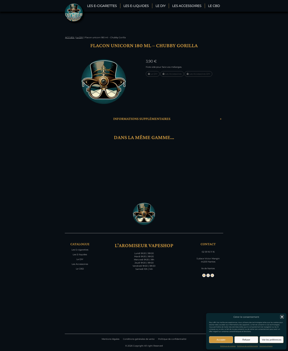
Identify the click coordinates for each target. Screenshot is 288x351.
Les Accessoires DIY (199, 74)
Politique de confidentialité (247, 346)
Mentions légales (266, 346)
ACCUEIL (69, 37)
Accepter (221, 339)
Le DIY (161, 6)
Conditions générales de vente (138, 339)
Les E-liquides (80, 254)
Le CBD (214, 6)
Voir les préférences (271, 339)
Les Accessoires (186, 6)
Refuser (246, 339)
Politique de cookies (228, 346)
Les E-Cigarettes (102, 6)
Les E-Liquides (136, 6)
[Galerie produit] (103, 81)
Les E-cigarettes (80, 249)
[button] (282, 316)
